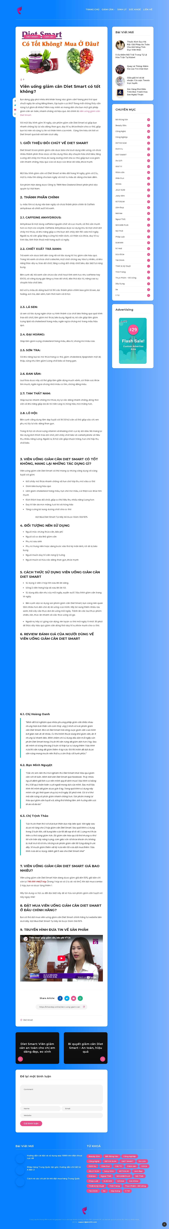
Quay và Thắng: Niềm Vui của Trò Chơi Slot (137, 67)
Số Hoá (119, 248)
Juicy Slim (120, 195)
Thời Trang (121, 272)
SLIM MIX (119, 242)
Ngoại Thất (120, 219)
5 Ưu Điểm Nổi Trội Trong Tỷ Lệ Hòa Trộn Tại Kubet (131, 56)
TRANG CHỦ (92, 9)
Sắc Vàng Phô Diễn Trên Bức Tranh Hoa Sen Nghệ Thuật (137, 92)
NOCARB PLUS (122, 225)
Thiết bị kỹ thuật (123, 266)
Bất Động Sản (122, 119)
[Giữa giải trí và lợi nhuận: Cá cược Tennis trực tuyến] (120, 81)
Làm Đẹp (120, 207)
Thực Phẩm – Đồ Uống (126, 277)
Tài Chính (120, 260)
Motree (119, 213)
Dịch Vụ (119, 149)
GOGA (118, 184)
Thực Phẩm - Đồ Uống (135, 1186)
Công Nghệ (121, 131)
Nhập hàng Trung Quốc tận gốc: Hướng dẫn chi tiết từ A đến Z (54, 1168)
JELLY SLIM (120, 190)
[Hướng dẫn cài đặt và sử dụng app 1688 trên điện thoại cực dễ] (20, 1158)
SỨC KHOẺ (135, 9)
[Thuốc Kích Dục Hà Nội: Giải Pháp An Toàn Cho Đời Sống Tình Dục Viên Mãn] (120, 45)
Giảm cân (48, 37)
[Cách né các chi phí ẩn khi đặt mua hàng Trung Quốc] (20, 1181)
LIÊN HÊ (147, 9)
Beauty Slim (121, 125)
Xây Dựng (120, 283)
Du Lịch (119, 160)
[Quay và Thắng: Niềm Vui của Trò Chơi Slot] (120, 69)
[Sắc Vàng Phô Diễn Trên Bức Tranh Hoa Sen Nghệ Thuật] (120, 92)
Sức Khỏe (120, 254)
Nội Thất (119, 231)
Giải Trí (119, 166)
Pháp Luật (120, 236)
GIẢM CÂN (107, 9)
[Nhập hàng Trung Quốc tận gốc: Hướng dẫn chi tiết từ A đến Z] (20, 1170)
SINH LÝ (122, 9)
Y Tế (117, 295)
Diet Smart (28, 1020)
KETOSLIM (120, 201)
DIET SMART (32, 37)
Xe (117, 289)
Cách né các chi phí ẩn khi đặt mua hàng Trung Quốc (53, 1179)
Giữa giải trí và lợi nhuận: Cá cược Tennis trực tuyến (138, 80)
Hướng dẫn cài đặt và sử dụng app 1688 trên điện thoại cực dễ (54, 1157)
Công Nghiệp (121, 137)
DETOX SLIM (121, 143)
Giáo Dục (120, 178)
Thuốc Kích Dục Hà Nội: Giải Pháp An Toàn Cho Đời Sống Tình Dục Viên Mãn (138, 46)
